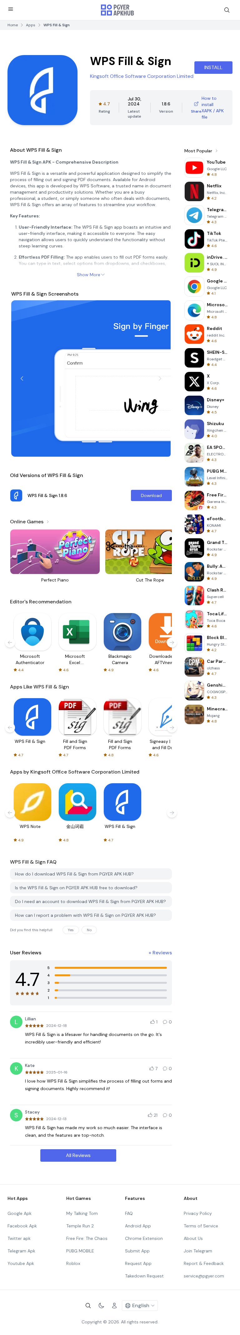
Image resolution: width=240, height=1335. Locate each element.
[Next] (160, 378)
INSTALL (213, 67)
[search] (226, 10)
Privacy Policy (198, 1213)
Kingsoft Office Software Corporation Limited (141, 76)
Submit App (137, 1251)
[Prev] (22, 378)
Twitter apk (19, 1238)
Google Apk (20, 1213)
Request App (138, 1263)
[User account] (114, 1305)
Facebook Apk (22, 1226)
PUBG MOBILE (80, 1251)
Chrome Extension (144, 1238)
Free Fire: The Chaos (87, 1238)
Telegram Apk (21, 1251)
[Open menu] (11, 9)
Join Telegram (198, 1251)
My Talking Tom (82, 1213)
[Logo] (117, 10)
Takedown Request (144, 1276)
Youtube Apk (21, 1263)
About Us (193, 1238)
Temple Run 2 (80, 1226)
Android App (138, 1226)
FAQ (129, 1213)
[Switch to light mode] (101, 1305)
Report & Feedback (204, 1263)
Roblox (73, 1263)
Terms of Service (201, 1226)
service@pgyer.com (204, 1276)
